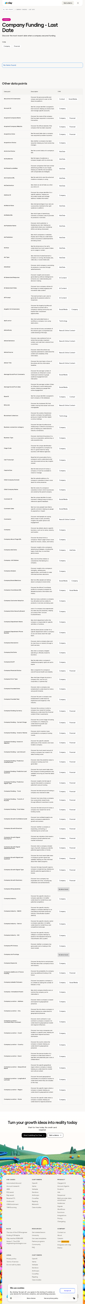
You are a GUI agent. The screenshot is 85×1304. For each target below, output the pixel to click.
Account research (13, 1186)
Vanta (34, 1186)
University (35, 1235)
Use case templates (39, 1238)
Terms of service (12, 1262)
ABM (8, 1189)
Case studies (36, 1207)
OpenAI (34, 1183)
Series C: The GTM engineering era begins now (16, 1242)
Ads (58, 1192)
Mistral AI (35, 1204)
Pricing (59, 1218)
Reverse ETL (11, 1198)
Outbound (10, 1201)
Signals (60, 1206)
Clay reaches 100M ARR (15, 1238)
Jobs (59, 1241)
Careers (60, 1238)
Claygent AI (61, 1183)
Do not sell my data (13, 1265)
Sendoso (35, 1192)
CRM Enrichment (12, 1204)
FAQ (33, 1247)
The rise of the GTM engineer (17, 1232)
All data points (8, 9)
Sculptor (60, 1189)
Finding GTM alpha (13, 1235)
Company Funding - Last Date (25, 9)
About (59, 1235)
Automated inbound (14, 1183)
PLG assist (10, 1192)
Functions (60, 1212)
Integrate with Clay (64, 1245)
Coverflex (35, 1198)
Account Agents (63, 1186)
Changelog (61, 1221)
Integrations (61, 1215)
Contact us (61, 1232)
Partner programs (38, 1241)
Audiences (61, 1203)
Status (59, 1248)
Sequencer (61, 1195)
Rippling (35, 1201)
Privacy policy (11, 1258)
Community (36, 1244)
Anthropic (35, 1195)
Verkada (35, 1189)
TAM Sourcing (11, 1207)
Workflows (61, 1209)
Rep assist (10, 1195)
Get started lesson (38, 1232)
